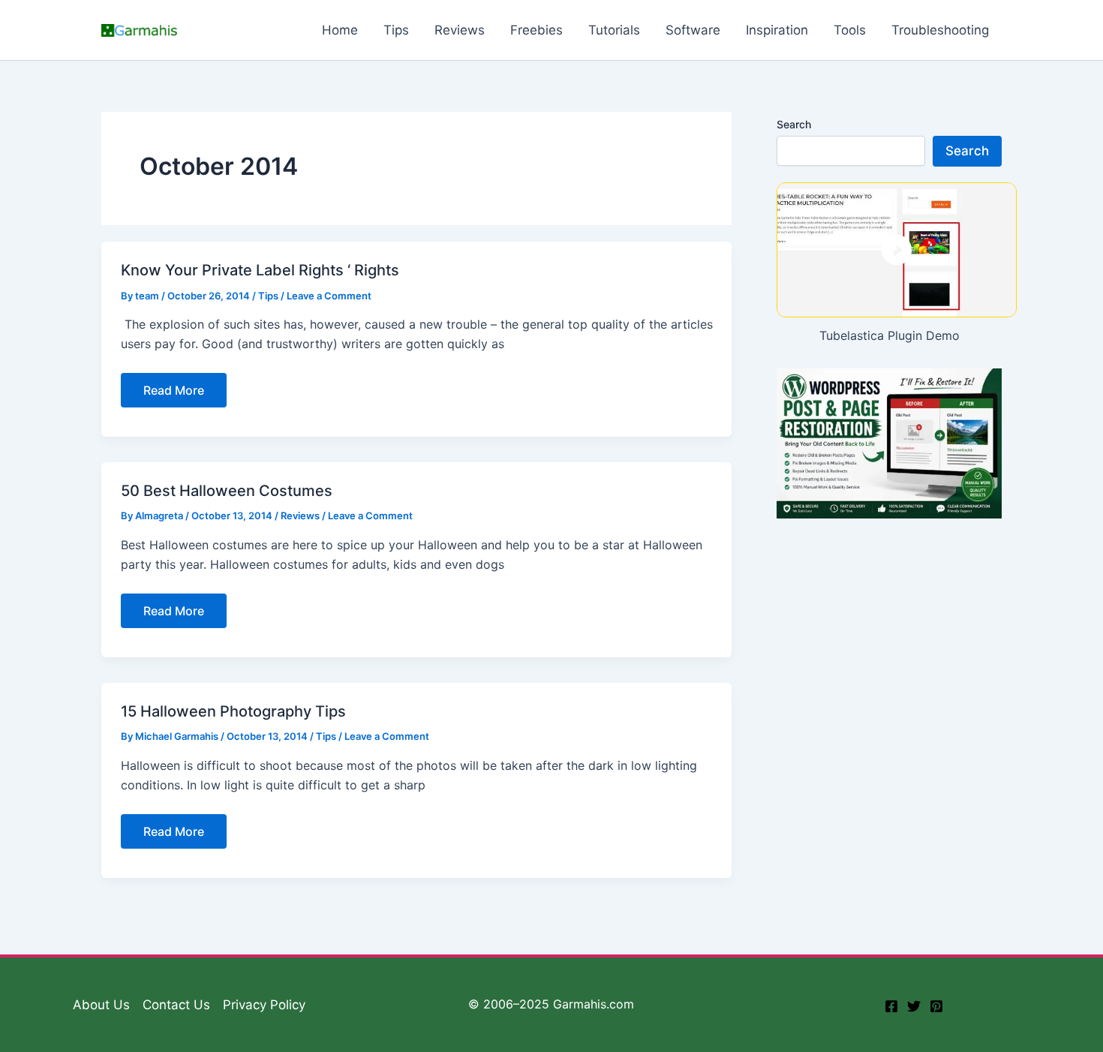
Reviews (300, 515)
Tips (268, 296)
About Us (101, 1004)
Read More (173, 394)
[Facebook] (891, 1006)
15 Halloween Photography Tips (233, 711)
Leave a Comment (329, 296)
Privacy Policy (264, 1004)
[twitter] (914, 1006)
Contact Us (176, 1004)
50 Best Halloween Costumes (226, 491)
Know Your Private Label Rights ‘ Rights (260, 270)
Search (794, 124)
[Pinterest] (936, 1006)
